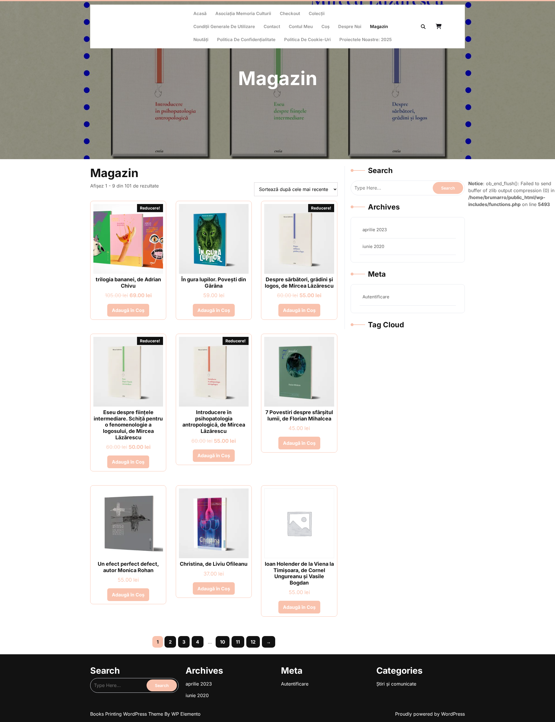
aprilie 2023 (374, 229)
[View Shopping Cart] (439, 27)
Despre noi (349, 26)
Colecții (317, 13)
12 (253, 642)
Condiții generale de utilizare (224, 26)
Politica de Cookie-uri (307, 39)
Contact (272, 26)
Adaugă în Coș (128, 310)
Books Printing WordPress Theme (127, 714)
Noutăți (200, 39)
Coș (325, 26)
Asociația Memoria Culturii (243, 13)
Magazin (379, 26)
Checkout (290, 13)
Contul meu (301, 26)
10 (222, 642)
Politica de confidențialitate (246, 39)
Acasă (200, 13)
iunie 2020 (373, 246)
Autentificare (375, 297)
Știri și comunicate (396, 684)
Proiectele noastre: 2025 (365, 39)
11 (238, 642)
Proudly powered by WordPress (430, 714)
